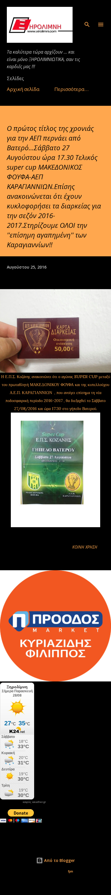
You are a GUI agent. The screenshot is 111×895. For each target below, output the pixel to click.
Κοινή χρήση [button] (84, 547)
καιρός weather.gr (34, 802)
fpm (70, 871)
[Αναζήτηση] (87, 10)
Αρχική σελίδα (23, 89)
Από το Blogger (59, 860)
